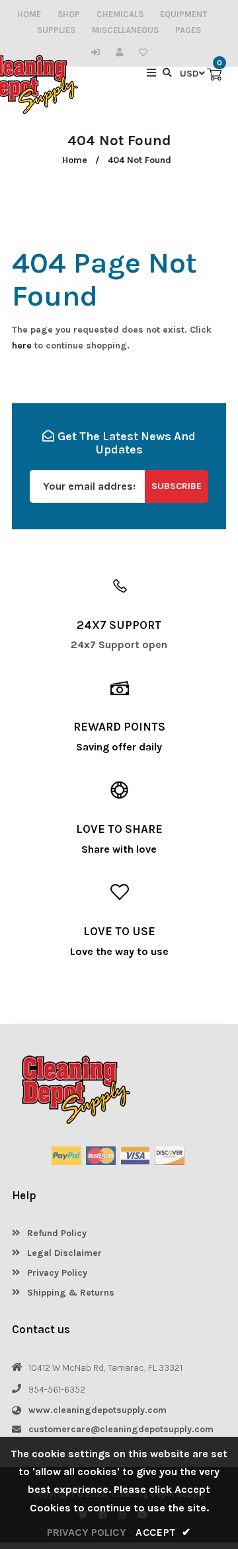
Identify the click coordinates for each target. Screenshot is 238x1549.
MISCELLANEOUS (125, 30)
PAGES (188, 30)
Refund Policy (55, 1233)
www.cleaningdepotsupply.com (97, 1410)
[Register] (123, 52)
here (22, 345)
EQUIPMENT (183, 14)
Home (74, 160)
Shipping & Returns (69, 1292)
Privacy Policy (55, 1272)
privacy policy (86, 1532)
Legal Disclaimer (63, 1253)
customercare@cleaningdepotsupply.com (121, 1429)
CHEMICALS (120, 14)
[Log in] (98, 52)
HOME (29, 14)
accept (163, 1532)
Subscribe (176, 486)
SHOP (69, 14)
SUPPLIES (56, 30)
